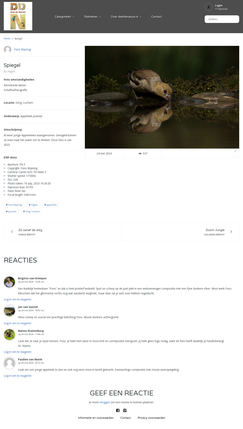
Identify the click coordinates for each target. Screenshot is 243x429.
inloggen (104, 402)
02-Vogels (9, 71)
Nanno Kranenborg (31, 331)
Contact (156, 16)
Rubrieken (91, 16)
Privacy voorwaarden (151, 418)
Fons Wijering (22, 49)
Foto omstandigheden (19, 79)
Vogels (34, 204)
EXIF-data (10, 157)
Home (7, 38)
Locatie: (9, 102)
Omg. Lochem (32, 211)
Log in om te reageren (17, 299)
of (221, 8)
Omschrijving (13, 129)
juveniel (12, 211)
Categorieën (63, 16)
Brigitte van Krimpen (32, 278)
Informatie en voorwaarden (96, 418)
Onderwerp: (12, 116)
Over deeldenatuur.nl (124, 16)
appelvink (52, 204)
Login (218, 5)
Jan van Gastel (28, 307)
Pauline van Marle (30, 359)
